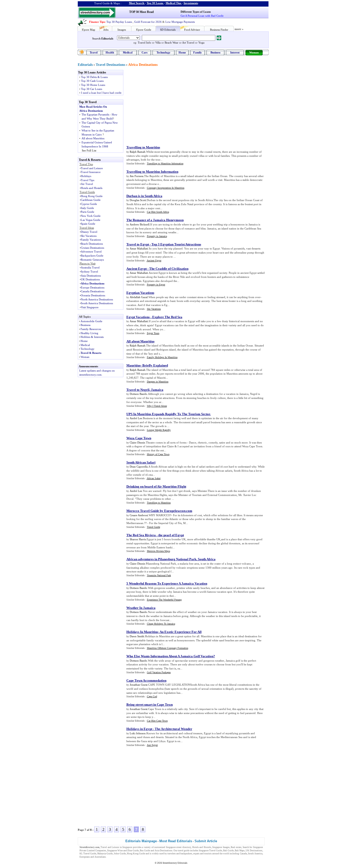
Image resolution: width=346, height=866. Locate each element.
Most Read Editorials (175, 841)
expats (196, 853)
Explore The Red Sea (167, 317)
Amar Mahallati (139, 248)
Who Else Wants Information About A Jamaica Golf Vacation (169, 656)
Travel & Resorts (91, 352)
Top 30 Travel (88, 102)
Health (110, 52)
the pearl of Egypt (171, 535)
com (189, 511)
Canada (243, 853)
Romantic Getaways (92, 259)
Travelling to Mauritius (143, 147)
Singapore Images (221, 847)
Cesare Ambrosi (139, 515)
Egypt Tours (153, 333)
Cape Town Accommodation (146, 680)
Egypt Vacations (138, 317)
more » (239, 29)
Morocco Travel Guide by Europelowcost (155, 511)
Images (122, 29)
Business (215, 52)
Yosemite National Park (159, 575)
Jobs (105, 29)
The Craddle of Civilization (168, 269)
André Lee (136, 418)
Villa (158, 42)
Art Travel (188, 42)
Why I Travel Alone (157, 406)
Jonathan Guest (138, 684)
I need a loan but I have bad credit (101, 92)
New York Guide (91, 215)
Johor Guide (120, 853)
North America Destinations (97, 299)
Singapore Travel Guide (210, 850)
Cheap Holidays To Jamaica (161, 623)
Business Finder (219, 29)
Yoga (201, 42)
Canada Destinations (92, 291)
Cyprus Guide (89, 203)
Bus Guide (145, 850)
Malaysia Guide (105, 853)
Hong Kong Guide (92, 196)
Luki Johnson (138, 733)
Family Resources (91, 329)
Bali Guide (228, 850)
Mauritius (133, 365)
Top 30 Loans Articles (92, 72)
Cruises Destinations (92, 247)
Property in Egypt (156, 284)
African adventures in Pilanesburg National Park (161, 559)
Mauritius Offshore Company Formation (167, 648)
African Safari (154, 478)
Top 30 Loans (155, 3)
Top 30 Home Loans (93, 84)
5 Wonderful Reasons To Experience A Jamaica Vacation (166, 583)
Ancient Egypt (154, 260)
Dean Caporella (139, 466)
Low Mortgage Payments (180, 21)
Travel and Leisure (92, 168)
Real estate (236, 847)
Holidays (86, 176)
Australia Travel (90, 267)
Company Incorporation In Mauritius (165, 187)
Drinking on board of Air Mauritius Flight (156, 486)
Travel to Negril (137, 390)
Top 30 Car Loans (91, 88)
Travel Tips (87, 180)
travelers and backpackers (179, 853)
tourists (208, 853)
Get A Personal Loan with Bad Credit (202, 15)
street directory (183, 847)
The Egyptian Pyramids (95, 114)
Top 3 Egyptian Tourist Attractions (176, 244)
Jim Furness (136, 176)
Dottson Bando (138, 393)
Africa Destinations (143, 65)
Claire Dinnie (137, 442)
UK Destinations (90, 279)
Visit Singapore (90, 307)
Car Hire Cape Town (157, 720)
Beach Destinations (92, 243)
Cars (144, 52)
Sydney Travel (89, 271)
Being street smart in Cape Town (149, 704)
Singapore (127, 847)
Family (197, 52)
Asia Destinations (91, 275)
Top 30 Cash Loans (92, 80)
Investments (191, 3)
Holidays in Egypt (139, 729)
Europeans (85, 857)
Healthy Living (89, 333)
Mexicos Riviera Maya (158, 551)
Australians (100, 857)
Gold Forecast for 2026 (148, 21)
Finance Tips (97, 21)
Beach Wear (171, 42)
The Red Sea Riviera (141, 535)
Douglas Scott (138, 200)
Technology (163, 52)
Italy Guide (87, 207)
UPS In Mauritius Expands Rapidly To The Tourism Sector (168, 414)
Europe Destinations (92, 287)
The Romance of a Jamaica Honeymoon (155, 220)
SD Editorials (168, 29)
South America (255, 853)
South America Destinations (97, 303)
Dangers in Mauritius (157, 381)
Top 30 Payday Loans (119, 21)
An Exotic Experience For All (181, 632)
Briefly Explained (155, 365)
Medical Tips (173, 3)
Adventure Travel (91, 251)
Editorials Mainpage (141, 841)
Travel (94, 52)
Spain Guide (88, 223)
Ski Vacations (89, 235)
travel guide (183, 850)
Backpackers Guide (92, 255)
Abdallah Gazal (139, 297)
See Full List (89, 150)
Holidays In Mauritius (142, 632)
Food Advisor (192, 29)
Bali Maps (240, 850)
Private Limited (87, 850)
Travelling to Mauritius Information (165, 163)
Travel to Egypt (137, 244)
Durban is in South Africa (144, 196)
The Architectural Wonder (173, 729)
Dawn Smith (137, 636)
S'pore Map (88, 29)
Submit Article (206, 841)
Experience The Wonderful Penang (164, 599)
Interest (235, 52)
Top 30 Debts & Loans (94, 77)
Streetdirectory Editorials (175, 863)
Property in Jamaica (157, 236)
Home (182, 52)
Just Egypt (152, 745)
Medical (127, 52)
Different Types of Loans (196, 11)
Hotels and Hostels (91, 187)
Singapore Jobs (114, 857)
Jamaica (157, 390)
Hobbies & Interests (92, 336)
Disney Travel (89, 231)
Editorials (107, 38)
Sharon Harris (138, 539)
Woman (254, 52)
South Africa (207, 559)
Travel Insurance (91, 172)
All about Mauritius (93, 138)
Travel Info (144, 42)
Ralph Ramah (137, 151)
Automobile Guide (91, 321)
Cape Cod (152, 696)
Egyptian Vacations (140, 293)
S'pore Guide (143, 29)
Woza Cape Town (138, 438)
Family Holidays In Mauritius (162, 357)
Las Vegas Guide (90, 219)
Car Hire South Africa (158, 211)
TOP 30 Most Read (141, 12)
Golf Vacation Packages (159, 672)
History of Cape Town (158, 454)
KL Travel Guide (88, 853)
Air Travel (87, 183)
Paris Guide (87, 211)
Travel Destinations (110, 65)
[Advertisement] (168, 105)
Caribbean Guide (91, 199)
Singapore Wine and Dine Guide (123, 850)
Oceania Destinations (93, 295)
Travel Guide (153, 527)
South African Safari (141, 462)
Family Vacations (91, 239)
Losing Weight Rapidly (159, 430)
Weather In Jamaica (141, 608)
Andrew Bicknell (139, 224)
